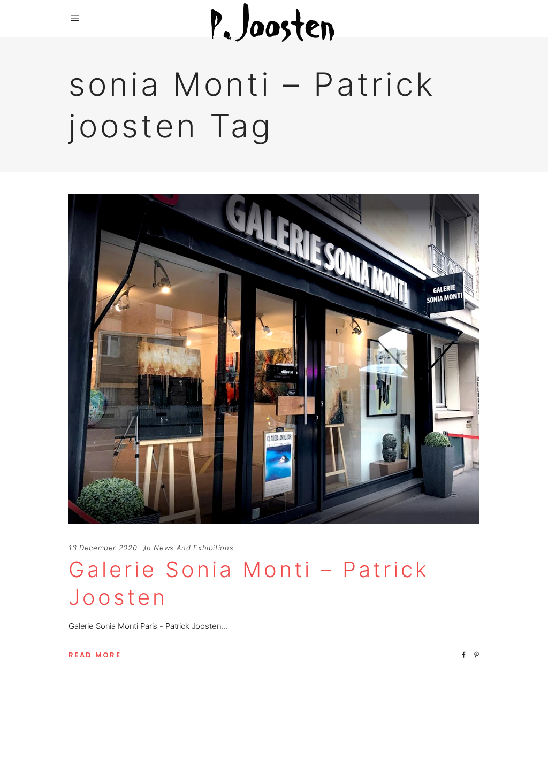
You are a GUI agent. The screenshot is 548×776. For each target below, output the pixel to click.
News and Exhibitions (193, 547)
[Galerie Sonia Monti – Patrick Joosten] (274, 359)
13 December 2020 (102, 547)
